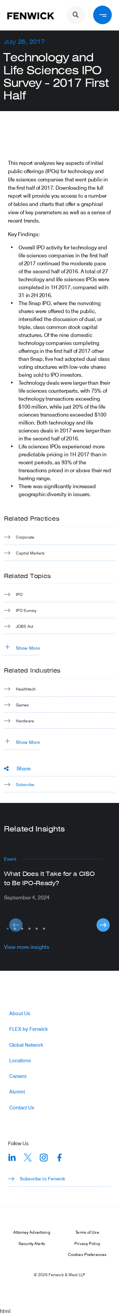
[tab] (8, 929)
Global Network (26, 1045)
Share (24, 768)
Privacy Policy (87, 1243)
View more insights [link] (26, 946)
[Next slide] (103, 925)
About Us (19, 1013)
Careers (17, 1076)
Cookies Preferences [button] (87, 1254)
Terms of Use (87, 1232)
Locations (20, 1060)
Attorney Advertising (31, 1232)
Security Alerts (32, 1243)
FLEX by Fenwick (28, 1029)
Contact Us (21, 1107)
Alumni (17, 1091)
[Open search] (75, 15)
